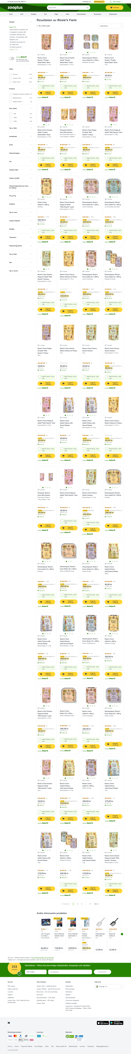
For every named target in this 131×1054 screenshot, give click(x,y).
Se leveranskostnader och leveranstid (42, 958)
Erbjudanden (113, 14)
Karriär (17, 1046)
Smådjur (33, 14)
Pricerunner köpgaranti (72, 1000)
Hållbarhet (11, 998)
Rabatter (68, 995)
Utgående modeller (71, 1003)
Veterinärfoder (81, 14)
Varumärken (97, 14)
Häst (67, 14)
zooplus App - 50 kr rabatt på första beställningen (18, 1001)
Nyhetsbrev (69, 992)
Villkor (47, 1046)
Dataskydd (90, 1046)
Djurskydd (40, 995)
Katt (21, 14)
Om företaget (38, 1046)
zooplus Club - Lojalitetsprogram (46, 986)
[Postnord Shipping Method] (39, 1036)
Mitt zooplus (11, 986)
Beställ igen (98, 2)
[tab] (66, 52)
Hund (11, 14)
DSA (52, 1046)
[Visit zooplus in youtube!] (9, 1023)
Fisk (45, 14)
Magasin (10, 995)
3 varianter (64, 54)
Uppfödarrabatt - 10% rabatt (45, 1000)
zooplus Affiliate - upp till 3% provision (48, 989)
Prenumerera (102, 972)
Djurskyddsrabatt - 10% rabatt (46, 998)
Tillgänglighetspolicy (102, 1046)
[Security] (70, 1037)
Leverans (10, 992)
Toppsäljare (104, 26)
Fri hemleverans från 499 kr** (17, 2)
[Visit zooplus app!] (103, 1024)
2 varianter (42, 54)
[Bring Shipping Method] (44, 1036)
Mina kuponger (70, 989)
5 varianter (87, 54)
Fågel (56, 14)
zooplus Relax (41, 1003)
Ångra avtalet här (13, 989)
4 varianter (64, 417)
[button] (116, 2)
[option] (20, 74)
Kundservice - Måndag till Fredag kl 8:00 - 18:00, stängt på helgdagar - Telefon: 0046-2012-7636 (79, 1008)
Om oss (10, 1046)
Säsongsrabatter (70, 998)
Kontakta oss (87, 2)
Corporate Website (26, 1046)
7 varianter (109, 636)
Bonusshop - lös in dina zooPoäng (47, 992)
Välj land (97, 982)
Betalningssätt (73, 1046)
